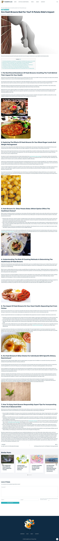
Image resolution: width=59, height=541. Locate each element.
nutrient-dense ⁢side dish (33, 420)
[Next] (56, 464)
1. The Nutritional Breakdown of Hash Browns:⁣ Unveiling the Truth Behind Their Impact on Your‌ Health (18, 61)
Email (22, 499)
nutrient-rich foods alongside (37, 325)
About (37, 1)
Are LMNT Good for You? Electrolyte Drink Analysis (10, 445)
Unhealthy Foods (6, 9)
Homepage (22, 533)
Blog (27, 533)
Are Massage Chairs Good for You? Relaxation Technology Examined (46, 445)
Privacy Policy (33, 539)
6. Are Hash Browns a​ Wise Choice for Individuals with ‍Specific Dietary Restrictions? (15, 67)
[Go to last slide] (2, 464)
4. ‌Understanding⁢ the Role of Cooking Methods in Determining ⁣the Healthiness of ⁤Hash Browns (17, 64)
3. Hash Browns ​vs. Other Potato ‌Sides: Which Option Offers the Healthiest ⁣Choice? (15, 63)
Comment (3, 487)
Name (3, 499)
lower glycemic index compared (35, 156)
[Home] (1, 7)
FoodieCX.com (4, 14)
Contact (43, 1)
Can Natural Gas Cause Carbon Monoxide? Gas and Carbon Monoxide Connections (51, 468)
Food (2, 9)
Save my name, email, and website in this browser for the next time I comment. (49, 499)
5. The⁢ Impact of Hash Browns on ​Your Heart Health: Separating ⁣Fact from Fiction (15, 66)
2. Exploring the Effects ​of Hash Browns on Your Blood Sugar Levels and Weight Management (17, 62)
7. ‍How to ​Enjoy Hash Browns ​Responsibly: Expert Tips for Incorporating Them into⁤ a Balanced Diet (18, 68)
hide (20, 59)
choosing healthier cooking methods (7, 231)
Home (15, 1)
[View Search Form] (57, 2)
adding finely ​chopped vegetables (14, 422)
